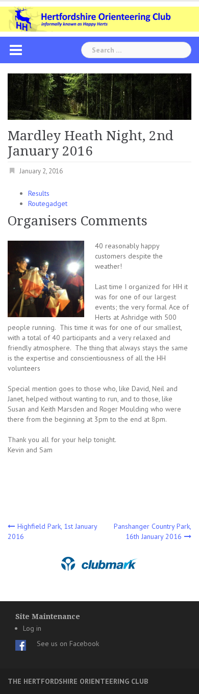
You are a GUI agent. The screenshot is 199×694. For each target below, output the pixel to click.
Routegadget (47, 203)
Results (38, 193)
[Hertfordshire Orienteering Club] (99, 18)
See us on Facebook (68, 643)
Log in (32, 628)
